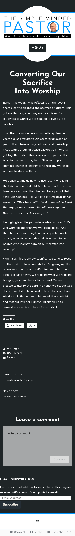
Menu (39, 48)
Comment (59, 459)
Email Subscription (17, 479)
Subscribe (10, 504)
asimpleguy (13, 348)
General (11, 357)
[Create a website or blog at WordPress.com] (37, 522)
